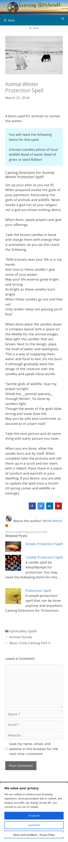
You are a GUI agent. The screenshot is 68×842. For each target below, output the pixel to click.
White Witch (52, 521)
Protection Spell (38, 590)
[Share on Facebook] (32, 508)
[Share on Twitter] (40, 508)
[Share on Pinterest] (58, 508)
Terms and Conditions (25, 834)
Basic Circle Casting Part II (29, 643)
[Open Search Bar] (63, 18)
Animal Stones (20, 637)
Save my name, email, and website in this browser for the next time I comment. (33, 749)
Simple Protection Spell (44, 544)
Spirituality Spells (23, 631)
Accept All (34, 815)
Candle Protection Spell (44, 557)
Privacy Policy (47, 834)
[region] (34, 812)
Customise (34, 825)
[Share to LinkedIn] (49, 508)
